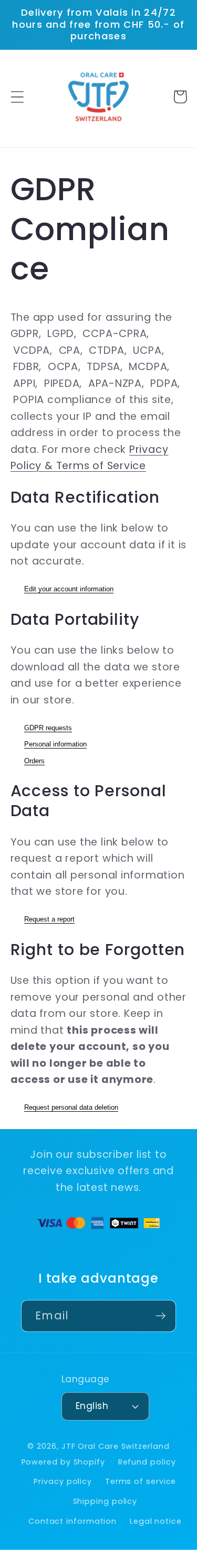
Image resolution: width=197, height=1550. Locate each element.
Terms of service (141, 1481)
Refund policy (147, 1462)
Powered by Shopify (63, 1462)
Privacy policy (63, 1481)
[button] (17, 97)
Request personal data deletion (71, 1107)
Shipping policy (105, 1501)
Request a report (49, 919)
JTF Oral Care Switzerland (115, 1446)
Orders (34, 761)
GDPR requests (48, 728)
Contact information (72, 1521)
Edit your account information (68, 589)
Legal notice (156, 1521)
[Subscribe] (160, 1316)
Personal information (55, 744)
